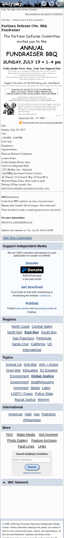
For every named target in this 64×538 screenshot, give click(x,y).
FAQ (9, 434)
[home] (29, 4)
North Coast (20, 326)
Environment (19, 376)
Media (35, 388)
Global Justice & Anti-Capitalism (27, 20)
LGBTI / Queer (22, 394)
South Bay (49, 332)
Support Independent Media (25, 246)
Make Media (26, 434)
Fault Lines (26, 446)
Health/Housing (42, 382)
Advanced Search (32, 473)
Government (19, 382)
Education (30, 370)
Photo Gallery (17, 440)
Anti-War (30, 364)
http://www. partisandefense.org (16, 222)
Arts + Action (48, 364)
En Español (48, 370)
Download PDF (26, 118)
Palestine (49, 414)
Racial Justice (25, 400)
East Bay (5, 20)
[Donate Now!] (32, 269)
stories (22, 308)
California (38, 344)
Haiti (28, 414)
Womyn (43, 400)
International (32, 350)
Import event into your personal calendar (43, 122)
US (49, 344)
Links (42, 446)
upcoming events (43, 308)
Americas (15, 414)
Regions (9, 319)
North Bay (14, 332)
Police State (44, 394)
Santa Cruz (20, 344)
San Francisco (23, 338)
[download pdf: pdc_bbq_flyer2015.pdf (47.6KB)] (32, 75)
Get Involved (48, 434)
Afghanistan (32, 420)
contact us (45, 295)
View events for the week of (44, 14)
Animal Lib (14, 364)
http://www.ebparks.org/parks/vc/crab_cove (25, 188)
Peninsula (43, 338)
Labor (46, 388)
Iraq (36, 414)
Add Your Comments (17, 238)
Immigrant (21, 388)
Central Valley (42, 326)
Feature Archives (44, 440)
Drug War (13, 370)
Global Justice (42, 376)
